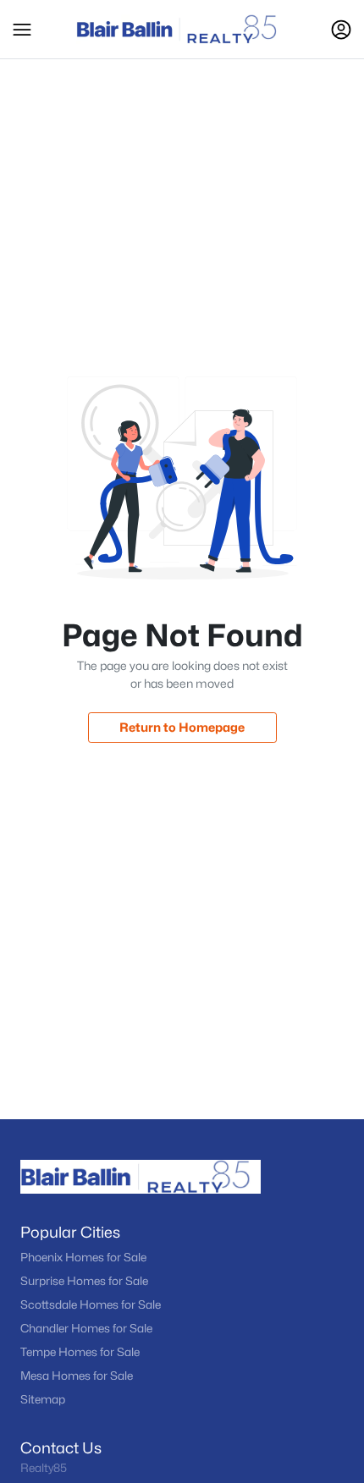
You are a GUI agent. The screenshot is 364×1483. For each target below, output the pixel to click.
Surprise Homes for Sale (84, 1281)
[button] (22, 29)
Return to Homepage (182, 727)
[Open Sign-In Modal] (341, 30)
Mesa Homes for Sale (76, 1375)
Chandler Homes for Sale (86, 1328)
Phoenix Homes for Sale (83, 1257)
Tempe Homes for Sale (80, 1352)
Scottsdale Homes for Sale (90, 1304)
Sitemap (42, 1399)
